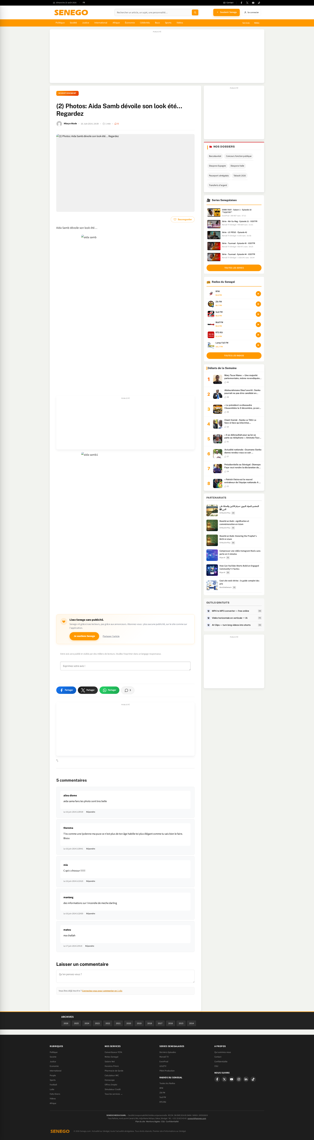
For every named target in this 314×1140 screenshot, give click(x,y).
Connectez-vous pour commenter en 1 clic (102, 990)
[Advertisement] (157, 58)
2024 (87, 1023)
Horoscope (110, 1080)
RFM (161, 1088)
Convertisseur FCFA (113, 1052)
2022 (107, 1023)
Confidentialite (220, 1061)
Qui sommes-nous (222, 1052)
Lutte (52, 1089)
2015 (181, 1023)
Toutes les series (234, 267)
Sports (168, 22)
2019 (139, 1023)
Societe (53, 1056)
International (100, 22)
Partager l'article (111, 636)
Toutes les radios (234, 355)
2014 (191, 1023)
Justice (85, 22)
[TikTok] (259, 3)
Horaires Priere (112, 1066)
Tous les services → (114, 1094)
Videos (53, 1098)
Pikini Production (166, 1070)
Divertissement (67, 93)
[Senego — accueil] (72, 12)
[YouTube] (253, 3)
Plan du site (140, 1121)
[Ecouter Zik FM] (258, 304)
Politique (60, 22)
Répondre (90, 811)
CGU (216, 1066)
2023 (97, 1023)
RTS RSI (162, 1102)
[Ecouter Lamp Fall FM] (258, 345)
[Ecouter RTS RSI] (258, 334)
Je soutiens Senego (84, 636)
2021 (118, 1023)
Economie (54, 1066)
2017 (160, 1023)
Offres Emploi (111, 1084)
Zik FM (162, 1092)
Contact (217, 1056)
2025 (76, 1023)
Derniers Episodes (167, 1052)
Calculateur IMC (112, 1075)
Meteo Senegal (111, 1056)
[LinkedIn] (246, 1079)
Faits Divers (55, 1094)
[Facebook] (241, 3)
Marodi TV (164, 1056)
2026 (66, 1023)
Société (73, 22)
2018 (149, 1023)
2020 (128, 1023)
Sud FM (162, 1097)
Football (53, 1084)
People (53, 1075)
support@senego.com (197, 1118)
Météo (256, 22)
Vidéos (180, 22)
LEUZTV (162, 1066)
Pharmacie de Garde (114, 1070)
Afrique (116, 22)
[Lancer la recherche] (195, 12)
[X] (224, 1079)
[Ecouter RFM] (258, 293)
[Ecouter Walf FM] (258, 324)
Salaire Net (110, 1061)
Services (246, 22)
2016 (170, 1023)
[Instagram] (239, 1079)
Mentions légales (153, 1121)
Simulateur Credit (113, 1089)
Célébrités (145, 22)
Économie (130, 22)
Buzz (157, 22)
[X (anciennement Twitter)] (247, 3)
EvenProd (163, 1061)
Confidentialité (172, 1121)
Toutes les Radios (167, 1083)
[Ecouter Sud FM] (258, 314)
